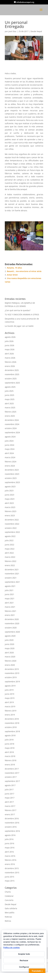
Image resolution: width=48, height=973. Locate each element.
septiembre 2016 (12, 831)
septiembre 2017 (12, 781)
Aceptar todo (24, 954)
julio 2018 (9, 739)
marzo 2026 (10, 358)
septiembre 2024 (12, 432)
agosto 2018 (10, 735)
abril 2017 (9, 802)
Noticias (8, 916)
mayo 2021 (9, 598)
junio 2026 (9, 345)
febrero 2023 (10, 511)
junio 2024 (9, 445)
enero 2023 (10, 515)
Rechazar (24, 960)
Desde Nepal (36, 31)
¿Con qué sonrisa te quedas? (17, 310)
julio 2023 (9, 490)
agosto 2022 (10, 536)
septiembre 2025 (12, 382)
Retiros (8, 921)
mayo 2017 (9, 797)
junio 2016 (9, 843)
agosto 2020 (10, 636)
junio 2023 (9, 494)
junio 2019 (9, 694)
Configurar (24, 967)
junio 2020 (9, 644)
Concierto (9, 900)
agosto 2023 (10, 486)
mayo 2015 (9, 880)
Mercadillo (9, 912)
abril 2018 (9, 752)
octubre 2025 (11, 378)
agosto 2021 (10, 586)
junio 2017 (9, 793)
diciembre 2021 (12, 569)
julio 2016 (9, 839)
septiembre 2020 (12, 632)
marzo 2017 (10, 806)
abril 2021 (9, 602)
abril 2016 (9, 851)
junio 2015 (9, 876)
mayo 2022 (9, 548)
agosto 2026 (10, 337)
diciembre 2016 (12, 818)
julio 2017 (9, 789)
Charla (8, 892)
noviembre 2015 (12, 872)
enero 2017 (10, 814)
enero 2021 (10, 615)
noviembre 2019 (12, 673)
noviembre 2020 (12, 623)
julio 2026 (9, 341)
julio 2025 (9, 391)
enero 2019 (10, 714)
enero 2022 (10, 565)
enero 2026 (10, 366)
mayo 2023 (9, 499)
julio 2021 (9, 590)
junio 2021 (9, 594)
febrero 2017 (10, 810)
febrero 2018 (10, 760)
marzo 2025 (10, 407)
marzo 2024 (10, 457)
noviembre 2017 (12, 773)
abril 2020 (9, 652)
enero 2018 (10, 764)
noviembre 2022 (12, 524)
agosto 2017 (10, 785)
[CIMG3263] (24, 250)
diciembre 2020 (12, 619)
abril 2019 (9, 702)
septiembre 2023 (12, 482)
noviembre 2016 (12, 822)
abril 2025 (9, 403)
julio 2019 (9, 690)
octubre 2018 (11, 727)
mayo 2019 (9, 698)
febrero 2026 (10, 362)
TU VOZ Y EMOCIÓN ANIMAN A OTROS (22, 314)
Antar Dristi (12, 274)
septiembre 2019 (12, 681)
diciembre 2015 (12, 868)
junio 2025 (9, 395)
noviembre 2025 (12, 374)
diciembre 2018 (12, 719)
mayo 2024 (9, 449)
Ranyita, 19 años (14, 267)
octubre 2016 (11, 827)
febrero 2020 (10, 660)
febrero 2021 (10, 611)
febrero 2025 (10, 411)
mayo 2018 (9, 748)
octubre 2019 (11, 677)
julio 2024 (9, 441)
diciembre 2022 (12, 519)
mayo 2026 (9, 349)
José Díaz (12, 31)
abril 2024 (9, 453)
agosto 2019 (10, 685)
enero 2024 (10, 465)
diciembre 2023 (12, 470)
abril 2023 (9, 503)
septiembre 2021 (12, 582)
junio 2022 (9, 544)
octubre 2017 (11, 777)
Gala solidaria (11, 908)
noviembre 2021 (12, 573)
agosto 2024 (10, 436)
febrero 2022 (10, 561)
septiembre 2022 (12, 532)
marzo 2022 (10, 557)
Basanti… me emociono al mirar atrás (24, 271)
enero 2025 (10, 416)
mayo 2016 (9, 847)
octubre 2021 (11, 577)
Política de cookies (11, 947)
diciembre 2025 (12, 370)
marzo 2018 (10, 756)
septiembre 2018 (12, 731)
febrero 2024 (10, 461)
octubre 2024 (11, 428)
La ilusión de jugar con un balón (19, 326)
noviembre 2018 (12, 723)
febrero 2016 (10, 860)
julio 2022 (9, 540)
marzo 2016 (10, 856)
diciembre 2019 (12, 669)
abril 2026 (9, 353)
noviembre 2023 (12, 474)
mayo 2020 (9, 648)
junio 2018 (9, 744)
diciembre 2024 (12, 420)
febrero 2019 (10, 710)
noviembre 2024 (12, 424)
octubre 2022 (11, 528)
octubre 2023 (11, 478)
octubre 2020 (11, 627)
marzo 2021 (10, 607)
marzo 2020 (10, 656)
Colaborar (9, 896)
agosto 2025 (10, 387)
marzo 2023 (10, 507)
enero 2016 (10, 864)
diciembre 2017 (12, 768)
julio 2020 (9, 640)
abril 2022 (9, 553)
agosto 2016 (10, 835)
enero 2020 (10, 665)
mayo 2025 (9, 399)
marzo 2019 (10, 706)
